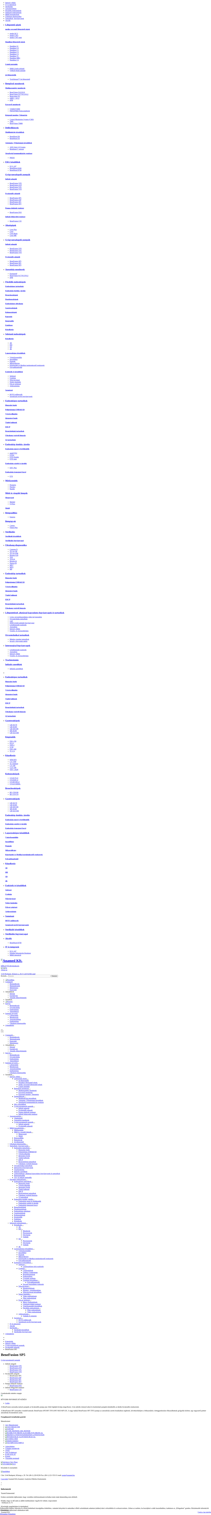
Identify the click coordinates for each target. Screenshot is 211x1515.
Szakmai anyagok (11, 1063)
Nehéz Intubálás (15, 382)
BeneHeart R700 (15, 170)
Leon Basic (14, 233)
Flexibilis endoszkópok (13, 11)
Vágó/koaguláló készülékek (32, 1306)
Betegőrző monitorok (14, 83)
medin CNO (14, 35)
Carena (12, 525)
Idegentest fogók (11, 418)
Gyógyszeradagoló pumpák (17, 174)
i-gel (11, 621)
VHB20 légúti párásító (17, 71)
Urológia (13, 378)
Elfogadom (4, 1514)
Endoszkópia (14, 1009)
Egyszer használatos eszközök (33, 1284)
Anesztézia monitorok (15, 269)
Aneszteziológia (10, 9)
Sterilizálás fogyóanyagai (14, 541)
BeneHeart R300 (15, 168)
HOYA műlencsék (16, 394)
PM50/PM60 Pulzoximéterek (20, 111)
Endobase (9, 325)
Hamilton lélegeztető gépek (15, 42)
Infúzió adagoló (11, 179)
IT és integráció (10, 5)
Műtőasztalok (11, 480)
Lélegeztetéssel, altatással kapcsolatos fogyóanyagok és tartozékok (34, 613)
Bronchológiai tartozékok (14, 431)
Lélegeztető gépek (13, 25)
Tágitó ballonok (11, 422)
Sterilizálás (9, 7)
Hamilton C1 (14, 50)
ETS (11, 476)
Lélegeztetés (14, 1015)
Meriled (12, 502)
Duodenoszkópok (11, 299)
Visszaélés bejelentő (12, 1458)
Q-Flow (12, 504)
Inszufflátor (14, 359)
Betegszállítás (11, 513)
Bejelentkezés (14, 966)
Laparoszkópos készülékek (15, 353)
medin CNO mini (16, 37)
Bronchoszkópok (11, 295)
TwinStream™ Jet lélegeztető (20, 79)
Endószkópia (14, 1021)
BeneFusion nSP (15, 200)
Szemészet (9, 390)
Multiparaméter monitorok (15, 88)
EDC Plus (13, 468)
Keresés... (4, 976)
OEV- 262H (14, 770)
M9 (11, 569)
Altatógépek (10, 225)
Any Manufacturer (11, 1425)
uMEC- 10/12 (14, 98)
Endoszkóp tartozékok (15, 573)
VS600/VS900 (15, 109)
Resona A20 (14, 555)
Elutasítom (11, 1514)
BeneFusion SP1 (15, 202)
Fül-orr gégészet (15, 384)
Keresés (54, 976)
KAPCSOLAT (10, 1454)
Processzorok (27, 1233)
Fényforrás (26, 1235)
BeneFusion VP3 (16, 189)
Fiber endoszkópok (29, 1298)
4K (11, 349)
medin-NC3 (14, 33)
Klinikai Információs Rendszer (20, 953)
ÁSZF (7, 1450)
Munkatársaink (15, 986)
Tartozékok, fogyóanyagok (14, 18)
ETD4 (12, 455)
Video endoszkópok (30, 1296)
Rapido (12, 489)
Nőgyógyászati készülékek (32, 1292)
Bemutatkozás (14, 984)
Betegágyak (10, 521)
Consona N (14, 549)
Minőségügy (14, 988)
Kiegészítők (9, 321)
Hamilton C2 (14, 54)
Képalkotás (9, 329)
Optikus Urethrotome (30, 1272)
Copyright (4, 1479)
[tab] (105, 1421)
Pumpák (12, 361)
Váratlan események (12, 1448)
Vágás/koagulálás (16, 357)
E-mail (33, 974)
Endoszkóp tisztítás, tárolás (15, 291)
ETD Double (14, 457)
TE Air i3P (13, 551)
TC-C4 (12, 751)
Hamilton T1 (14, 56)
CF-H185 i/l (14, 780)
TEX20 (12, 559)
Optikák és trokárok (30, 1316)
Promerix (13, 485)
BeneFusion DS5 (16, 212)
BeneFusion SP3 (15, 204)
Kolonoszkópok (11, 312)
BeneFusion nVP (16, 185)
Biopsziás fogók (11, 405)
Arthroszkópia (15, 386)
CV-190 (12, 766)
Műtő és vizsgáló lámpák (16, 493)
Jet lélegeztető (19, 1142)
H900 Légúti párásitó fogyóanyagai (22, 623)
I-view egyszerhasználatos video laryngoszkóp (26, 617)
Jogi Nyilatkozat (11, 1452)
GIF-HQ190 (14, 729)
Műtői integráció (15, 955)
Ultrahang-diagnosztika (13, 16)
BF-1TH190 (14, 792)
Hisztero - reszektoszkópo (32, 1290)
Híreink (12, 994)
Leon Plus (13, 230)
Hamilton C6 (14, 60)
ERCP (7, 427)
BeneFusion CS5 (16, 221)
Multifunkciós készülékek (14, 132)
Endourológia (27, 1276)
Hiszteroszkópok (29, 1288)
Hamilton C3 (14, 52)
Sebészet (13, 376)
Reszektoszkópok (29, 1274)
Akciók (7, 20)
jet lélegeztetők (10, 75)
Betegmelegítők (19, 1175)
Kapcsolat (13, 990)
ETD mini (13, 459)
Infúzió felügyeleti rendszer (15, 217)
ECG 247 (13, 166)
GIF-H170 (13, 725)
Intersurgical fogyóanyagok (17, 645)
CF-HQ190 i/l (14, 782)
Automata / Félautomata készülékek (18, 143)
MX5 (11, 567)
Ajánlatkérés (9, 1334)
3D (11, 343)
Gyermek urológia (29, 1278)
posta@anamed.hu (68, 1475)
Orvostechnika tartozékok (18, 619)
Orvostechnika (15, 1007)
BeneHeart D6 (15, 136)
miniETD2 (13, 453)
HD (11, 345)
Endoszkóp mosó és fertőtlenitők (17, 449)
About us (4, 970)
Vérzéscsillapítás (11, 414)
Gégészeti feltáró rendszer (32, 1304)
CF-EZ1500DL (15, 784)
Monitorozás (14, 1017)
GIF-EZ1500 (14, 733)
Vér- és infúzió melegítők (23, 1177)
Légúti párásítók (11, 64)
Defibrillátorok (12, 128)
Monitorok (26, 1231)
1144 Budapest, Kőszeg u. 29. (11, 974)
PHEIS (12, 158)
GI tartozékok (10, 440)
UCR (11, 747)
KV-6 (12, 743)
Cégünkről (9, 1035)
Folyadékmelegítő (16, 367)
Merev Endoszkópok (30, 1302)
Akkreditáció (14, 1011)
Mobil (7, 508)
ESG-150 (13, 741)
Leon (11, 231)
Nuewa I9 (13, 563)
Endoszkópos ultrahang (14, 304)
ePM (11, 100)
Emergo (12, 517)
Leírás (7, 1403)
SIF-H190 (13, 731)
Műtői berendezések (12, 14)
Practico (12, 487)
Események (14, 996)
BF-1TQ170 (14, 794)
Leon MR (13, 235)
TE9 (11, 557)
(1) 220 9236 (26, 974)
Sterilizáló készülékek (13, 536)
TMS (11, 121)
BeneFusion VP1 (16, 187)
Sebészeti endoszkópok (13, 13)
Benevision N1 (15, 96)
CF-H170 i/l (14, 778)
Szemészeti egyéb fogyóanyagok (21, 396)
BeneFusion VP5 (16, 183)
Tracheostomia (12, 660)
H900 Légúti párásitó (17, 69)
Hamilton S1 (14, 46)
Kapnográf (13, 274)
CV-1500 (13, 762)
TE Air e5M (14, 553)
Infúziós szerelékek (13, 664)
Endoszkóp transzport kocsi (15, 472)
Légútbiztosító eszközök (18, 625)
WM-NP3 (13, 760)
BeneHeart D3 (15, 138)
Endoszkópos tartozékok (14, 286)
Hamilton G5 (14, 48)
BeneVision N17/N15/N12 (19, 94)
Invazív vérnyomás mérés (18, 641)
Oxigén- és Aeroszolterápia (19, 631)
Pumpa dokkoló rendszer (14, 208)
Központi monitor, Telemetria (16, 115)
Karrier (7, 1456)
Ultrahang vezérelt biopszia (15, 435)
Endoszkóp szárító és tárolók (16, 463)
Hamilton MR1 (15, 58)
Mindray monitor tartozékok (19, 639)
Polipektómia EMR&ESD (15, 410)
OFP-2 (12, 745)
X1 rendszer (14, 764)
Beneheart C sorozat (17, 149)
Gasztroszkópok (11, 308)
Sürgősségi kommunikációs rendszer (18, 153)
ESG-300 (13, 749)
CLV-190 (13, 768)
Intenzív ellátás (10, 3)
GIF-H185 (13, 727)
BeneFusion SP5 (15, 198)
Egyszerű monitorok (12, 104)
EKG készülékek (12, 162)
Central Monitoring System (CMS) (22, 119)
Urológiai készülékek (30, 1280)
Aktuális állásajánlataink (18, 998)
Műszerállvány (15, 363)
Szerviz (7, 1053)
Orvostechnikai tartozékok (17, 635)
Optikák (25, 1237)
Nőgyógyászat (15, 380)
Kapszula (8, 317)
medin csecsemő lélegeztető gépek (17, 29)
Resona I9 (13, 561)
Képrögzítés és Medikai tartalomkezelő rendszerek (27, 365)
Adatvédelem (10, 1446)
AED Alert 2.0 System (17, 147)
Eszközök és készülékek (14, 372)
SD (11, 347)
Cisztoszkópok (28, 1270)
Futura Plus (14, 527)
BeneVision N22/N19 (17, 92)
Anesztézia (13, 627)
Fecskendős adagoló (12, 193)
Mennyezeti (9, 498)
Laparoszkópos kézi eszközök (33, 1266)
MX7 (11, 565)
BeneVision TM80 (16, 123)
